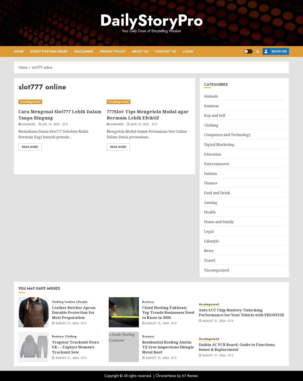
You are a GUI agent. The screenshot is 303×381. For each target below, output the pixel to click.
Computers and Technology (227, 134)
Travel (209, 260)
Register (279, 51)
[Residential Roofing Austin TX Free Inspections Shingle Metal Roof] (124, 347)
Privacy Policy (112, 51)
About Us (140, 51)
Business (211, 106)
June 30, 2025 (140, 124)
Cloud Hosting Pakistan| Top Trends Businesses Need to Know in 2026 (168, 312)
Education (212, 154)
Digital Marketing (219, 144)
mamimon (28, 124)
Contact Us (165, 51)
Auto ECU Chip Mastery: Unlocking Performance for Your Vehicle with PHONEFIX (241, 312)
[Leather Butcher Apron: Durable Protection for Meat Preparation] (33, 312)
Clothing (211, 125)
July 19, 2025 (50, 124)
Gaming (210, 202)
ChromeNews (165, 375)
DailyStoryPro (151, 20)
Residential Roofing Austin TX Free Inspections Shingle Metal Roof (168, 347)
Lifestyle (211, 241)
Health (210, 212)
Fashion (210, 173)
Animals (211, 96)
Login (188, 51)
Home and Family (219, 221)
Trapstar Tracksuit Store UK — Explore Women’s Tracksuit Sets (75, 347)
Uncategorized (30, 102)
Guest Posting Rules (48, 51)
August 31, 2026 (67, 323)
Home (19, 51)
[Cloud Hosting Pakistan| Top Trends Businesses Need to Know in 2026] (124, 312)
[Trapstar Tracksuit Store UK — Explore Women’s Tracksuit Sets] (33, 347)
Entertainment (216, 163)
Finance (210, 183)
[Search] (257, 51)
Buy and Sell (214, 115)
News (209, 250)
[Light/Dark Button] (248, 51)
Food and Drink (217, 192)
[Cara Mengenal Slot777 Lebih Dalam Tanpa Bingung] (60, 101)
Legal (209, 231)
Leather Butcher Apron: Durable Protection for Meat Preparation (74, 312)
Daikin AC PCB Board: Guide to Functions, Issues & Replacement (237, 347)
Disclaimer (83, 51)
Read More (30, 147)
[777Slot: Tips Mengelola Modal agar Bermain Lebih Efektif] (149, 101)
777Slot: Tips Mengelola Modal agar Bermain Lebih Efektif (148, 115)
